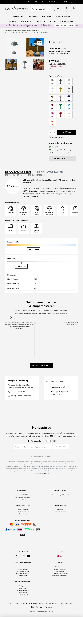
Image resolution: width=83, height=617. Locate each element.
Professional (67, 21)
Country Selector (23, 575)
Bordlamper (35, 30)
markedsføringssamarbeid (60, 575)
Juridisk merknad (23, 569)
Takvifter (46, 16)
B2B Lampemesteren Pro (60, 573)
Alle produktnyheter (23, 594)
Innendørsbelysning (25, 30)
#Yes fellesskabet (60, 567)
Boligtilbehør (23, 592)
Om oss (23, 567)
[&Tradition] (59, 41)
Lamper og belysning (11, 30)
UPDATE (64, 26)
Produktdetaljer (50, 172)
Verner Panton (22, 588)
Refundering (23, 514)
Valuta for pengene (23, 590)
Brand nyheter (60, 571)
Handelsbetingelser (23, 571)
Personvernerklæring (22, 573)
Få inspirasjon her (40, 366)
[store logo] (16, 8)
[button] (11, 64)
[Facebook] (16, 556)
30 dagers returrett (60, 511)
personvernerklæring (42, 473)
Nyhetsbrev (60, 509)
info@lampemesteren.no (21, 395)
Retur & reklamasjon (23, 511)
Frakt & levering (23, 509)
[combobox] (41, 8)
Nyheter (41, 21)
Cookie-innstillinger (60, 569)
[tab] (19, 172)
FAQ (23, 499)
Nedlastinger (35, 175)
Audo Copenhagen (22, 586)
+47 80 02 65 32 (18, 391)
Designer (12, 175)
